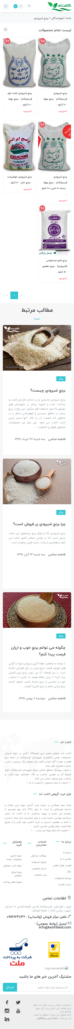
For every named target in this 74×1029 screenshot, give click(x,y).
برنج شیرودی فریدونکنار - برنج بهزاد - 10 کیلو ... (55, 99)
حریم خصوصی (39, 868)
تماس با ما (65, 859)
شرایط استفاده (39, 862)
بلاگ (69, 872)
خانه (68, 18)
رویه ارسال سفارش (16, 874)
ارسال (10, 987)
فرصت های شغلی (62, 865)
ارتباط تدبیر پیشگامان (47, 1018)
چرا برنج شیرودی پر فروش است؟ (39, 524)
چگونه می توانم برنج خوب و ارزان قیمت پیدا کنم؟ (38, 650)
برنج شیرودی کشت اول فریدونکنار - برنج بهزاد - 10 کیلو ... (19, 99)
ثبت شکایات (40, 875)
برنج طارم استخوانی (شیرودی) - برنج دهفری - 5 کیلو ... (54, 266)
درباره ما (67, 852)
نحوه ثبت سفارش (12, 865)
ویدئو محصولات (62, 878)
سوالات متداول (39, 856)
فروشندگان (57, 18)
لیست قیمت (64, 884)
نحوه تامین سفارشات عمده (14, 857)
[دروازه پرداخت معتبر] (54, 949)
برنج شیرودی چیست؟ (47, 390)
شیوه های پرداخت (12, 882)
